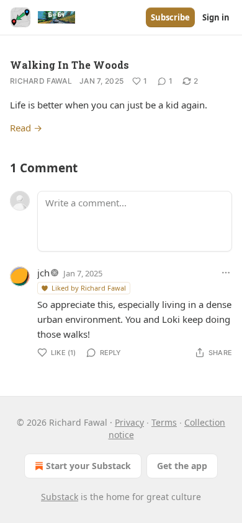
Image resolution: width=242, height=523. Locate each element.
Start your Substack (88, 466)
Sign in (216, 17)
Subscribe (170, 17)
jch (43, 272)
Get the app (182, 466)
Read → (26, 127)
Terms (164, 422)
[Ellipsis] (226, 273)
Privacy (129, 422)
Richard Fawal (41, 81)
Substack (59, 497)
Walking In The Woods (69, 64)
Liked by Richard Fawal (89, 287)
